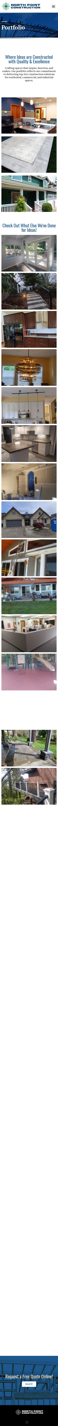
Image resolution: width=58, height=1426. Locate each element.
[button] (53, 6)
